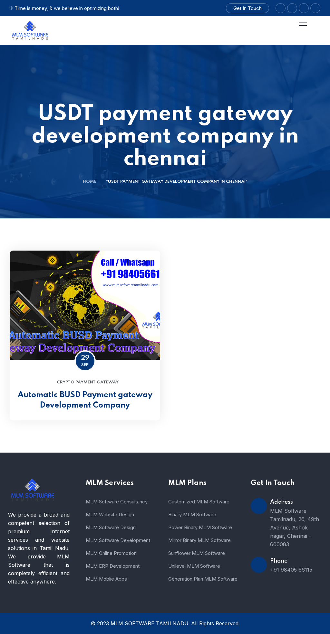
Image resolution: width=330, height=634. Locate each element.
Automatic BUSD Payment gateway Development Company (85, 400)
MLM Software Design (111, 527)
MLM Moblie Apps (106, 579)
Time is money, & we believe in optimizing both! (67, 8)
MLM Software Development (118, 540)
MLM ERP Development (113, 566)
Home (89, 181)
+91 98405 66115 (291, 569)
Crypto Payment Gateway (88, 382)
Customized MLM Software (198, 502)
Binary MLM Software (192, 514)
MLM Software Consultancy (117, 502)
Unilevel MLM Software (194, 566)
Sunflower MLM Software (196, 553)
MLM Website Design (110, 514)
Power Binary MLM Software (200, 527)
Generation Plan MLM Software (203, 579)
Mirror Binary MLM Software (199, 540)
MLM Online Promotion (111, 553)
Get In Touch (247, 8)
